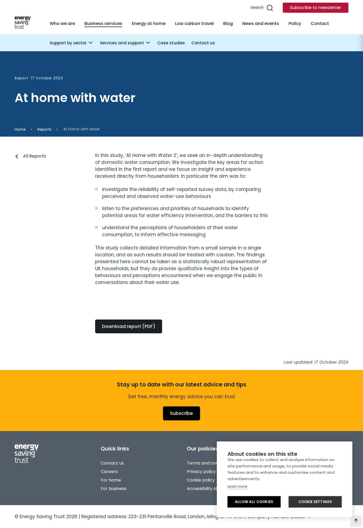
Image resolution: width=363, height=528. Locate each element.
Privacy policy (201, 472)
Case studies (171, 43)
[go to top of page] (356, 521)
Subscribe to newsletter (315, 8)
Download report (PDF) (128, 326)
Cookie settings (315, 501)
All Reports (34, 156)
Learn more (237, 486)
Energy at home (149, 23)
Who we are (62, 23)
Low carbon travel (194, 23)
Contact (320, 23)
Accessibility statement (211, 489)
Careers (109, 472)
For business (113, 489)
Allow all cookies (254, 501)
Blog (228, 23)
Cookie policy (201, 480)
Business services (103, 23)
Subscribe (181, 413)
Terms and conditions (209, 463)
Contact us (203, 43)
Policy (295, 23)
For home (111, 480)
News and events (260, 23)
